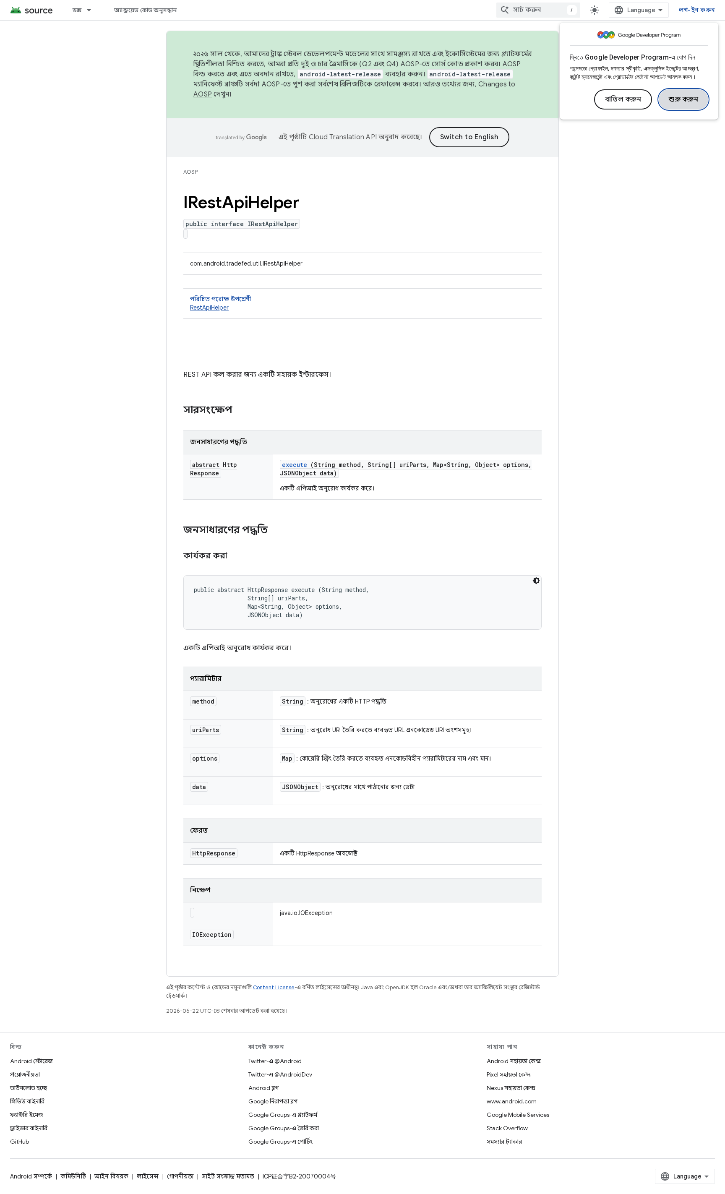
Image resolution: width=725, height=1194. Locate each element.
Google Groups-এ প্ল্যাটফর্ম (282, 1114)
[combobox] (538, 10)
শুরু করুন (683, 99)
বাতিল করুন (623, 99)
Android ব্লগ (263, 1088)
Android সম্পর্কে (31, 1176)
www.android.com (512, 1101)
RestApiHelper (209, 307)
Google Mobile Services (518, 1114)
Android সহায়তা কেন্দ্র (514, 1061)
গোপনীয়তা (180, 1176)
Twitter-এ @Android (275, 1061)
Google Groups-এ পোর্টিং (280, 1141)
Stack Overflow (507, 1128)
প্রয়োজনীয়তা (25, 1074)
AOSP (190, 171)
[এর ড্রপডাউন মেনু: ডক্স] (92, 10)
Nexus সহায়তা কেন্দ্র (511, 1088)
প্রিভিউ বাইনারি (27, 1101)
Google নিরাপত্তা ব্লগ (272, 1101)
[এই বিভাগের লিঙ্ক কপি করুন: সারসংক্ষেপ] (243, 411)
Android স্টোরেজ (31, 1061)
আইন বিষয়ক (111, 1176)
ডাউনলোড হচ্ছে (28, 1088)
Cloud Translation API (343, 137)
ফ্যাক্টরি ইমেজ (26, 1114)
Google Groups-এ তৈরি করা (283, 1128)
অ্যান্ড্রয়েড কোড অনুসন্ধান (145, 10)
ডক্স (77, 10)
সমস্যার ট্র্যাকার (504, 1141)
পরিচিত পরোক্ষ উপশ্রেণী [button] (220, 303)
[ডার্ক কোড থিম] (536, 581)
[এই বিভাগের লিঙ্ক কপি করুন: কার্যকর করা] (237, 556)
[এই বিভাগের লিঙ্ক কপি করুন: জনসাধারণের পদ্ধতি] (278, 531)
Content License (274, 987)
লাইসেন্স (148, 1176)
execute (294, 465)
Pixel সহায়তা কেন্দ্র (509, 1074)
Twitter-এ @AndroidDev (280, 1074)
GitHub (19, 1141)
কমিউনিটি (73, 1176)
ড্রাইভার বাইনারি (28, 1128)
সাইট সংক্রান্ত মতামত (228, 1176)
